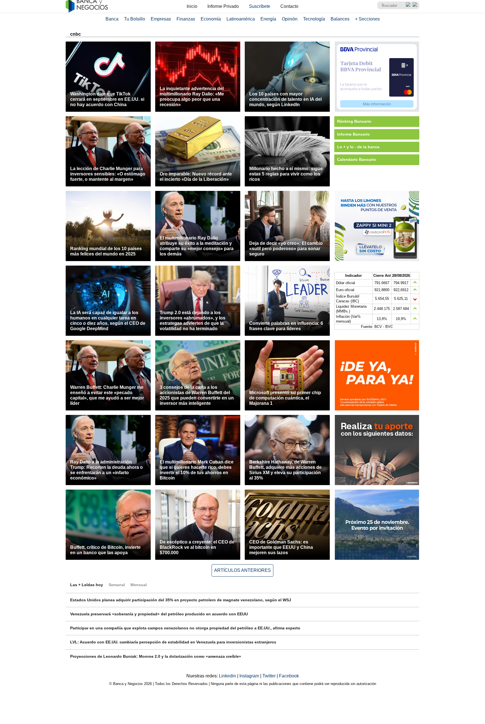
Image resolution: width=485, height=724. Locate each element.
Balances (340, 19)
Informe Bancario (353, 134)
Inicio (192, 6)
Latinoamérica (241, 19)
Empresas (161, 19)
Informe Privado (223, 6)
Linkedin (228, 675)
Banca (112, 19)
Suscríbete (259, 6)
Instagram (249, 675)
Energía (268, 19)
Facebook (289, 675)
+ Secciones (367, 19)
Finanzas (186, 19)
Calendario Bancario (356, 159)
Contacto (289, 6)
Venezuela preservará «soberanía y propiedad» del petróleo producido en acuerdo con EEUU (159, 614)
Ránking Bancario (354, 121)
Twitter (269, 675)
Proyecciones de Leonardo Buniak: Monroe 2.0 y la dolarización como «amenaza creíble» (155, 656)
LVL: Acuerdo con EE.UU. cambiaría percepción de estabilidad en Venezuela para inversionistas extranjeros (173, 642)
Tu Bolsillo (134, 19)
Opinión (290, 19)
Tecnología (314, 19)
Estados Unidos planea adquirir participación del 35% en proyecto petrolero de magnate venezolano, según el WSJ (180, 600)
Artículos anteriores (242, 570)
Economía (211, 19)
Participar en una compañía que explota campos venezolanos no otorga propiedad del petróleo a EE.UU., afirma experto (185, 628)
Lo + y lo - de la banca (358, 147)
